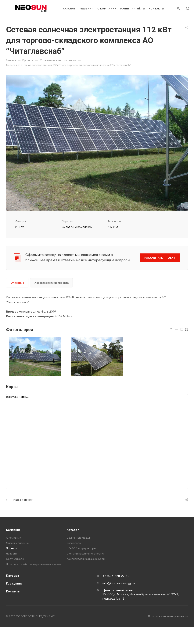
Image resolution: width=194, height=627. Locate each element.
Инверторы (74, 542)
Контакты (13, 591)
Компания (13, 530)
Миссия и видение (17, 542)
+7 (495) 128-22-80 (115, 576)
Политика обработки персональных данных (33, 564)
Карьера (12, 575)
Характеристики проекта (51, 282)
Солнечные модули (79, 537)
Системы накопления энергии (86, 553)
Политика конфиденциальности (168, 616)
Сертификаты (15, 558)
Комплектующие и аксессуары (86, 558)
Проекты (11, 548)
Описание (17, 282)
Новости (11, 553)
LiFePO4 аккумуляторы (81, 548)
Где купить (14, 583)
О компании (13, 537)
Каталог (73, 530)
